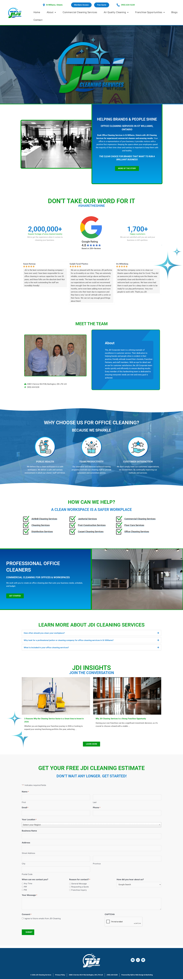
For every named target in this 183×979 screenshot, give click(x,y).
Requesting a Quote (80, 887)
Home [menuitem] (36, 12)
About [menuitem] (50, 12)
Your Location (29, 819)
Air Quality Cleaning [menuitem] (115, 12)
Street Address (28, 853)
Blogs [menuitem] (174, 12)
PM (25, 890)
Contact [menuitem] (37, 19)
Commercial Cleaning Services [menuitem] (80, 12)
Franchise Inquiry (79, 890)
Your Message (29, 895)
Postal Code (27, 874)
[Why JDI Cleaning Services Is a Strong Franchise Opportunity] (127, 696)
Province (97, 863)
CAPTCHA (110, 914)
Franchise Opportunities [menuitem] (148, 12)
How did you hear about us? (130, 879)
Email (25, 807)
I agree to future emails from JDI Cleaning (42, 918)
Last (94, 802)
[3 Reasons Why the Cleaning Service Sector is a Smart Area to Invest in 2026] (56, 696)
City (23, 863)
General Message (79, 883)
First (24, 802)
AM (25, 886)
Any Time (28, 883)
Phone (96, 807)
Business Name (29, 830)
